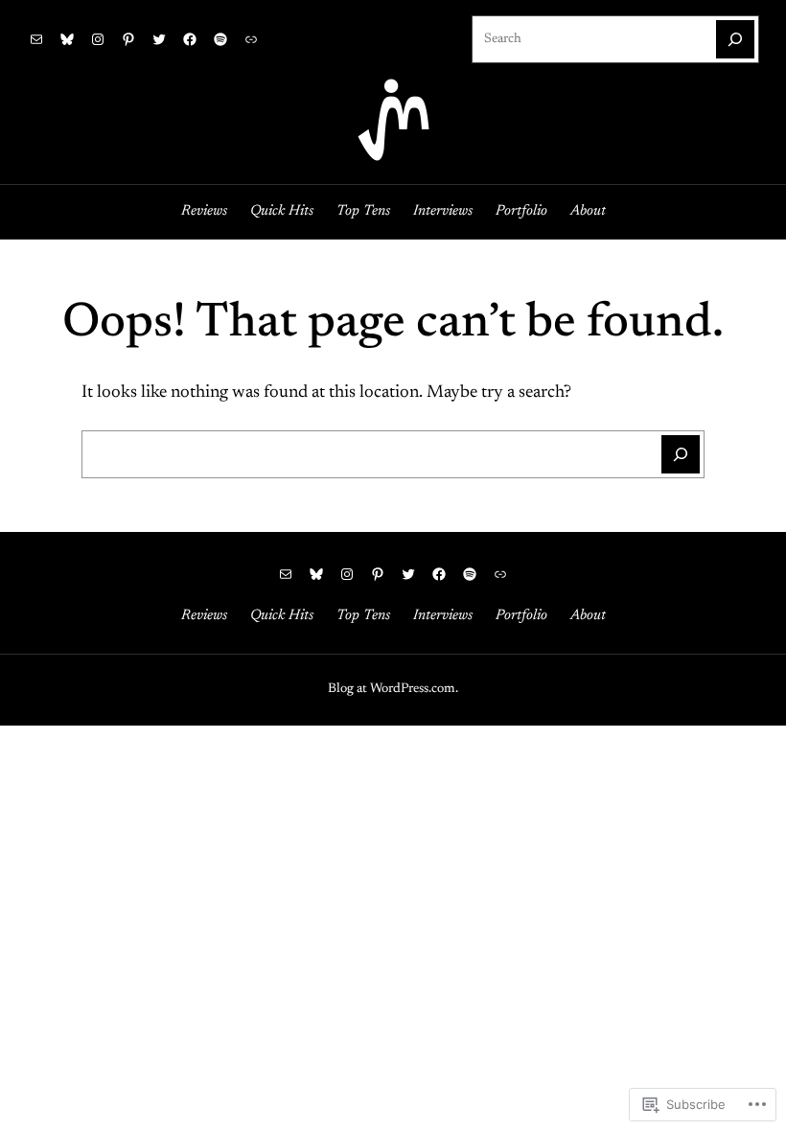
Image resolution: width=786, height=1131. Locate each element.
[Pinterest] (128, 39)
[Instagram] (97, 39)
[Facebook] (189, 39)
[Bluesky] (67, 39)
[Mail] (36, 39)
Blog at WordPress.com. (393, 689)
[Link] (251, 39)
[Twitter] (159, 39)
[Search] (735, 39)
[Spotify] (220, 39)
